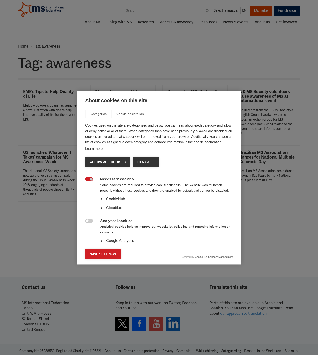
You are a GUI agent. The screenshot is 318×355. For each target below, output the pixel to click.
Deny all (145, 162)
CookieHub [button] (115, 199)
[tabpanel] (159, 212)
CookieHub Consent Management (214, 256)
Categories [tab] (99, 114)
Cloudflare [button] (114, 208)
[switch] (86, 179)
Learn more (94, 149)
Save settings (103, 254)
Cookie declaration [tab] (130, 114)
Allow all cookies (108, 162)
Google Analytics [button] (120, 241)
